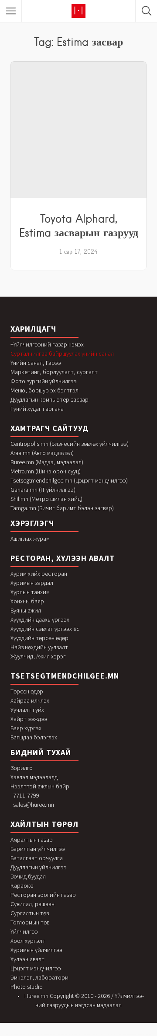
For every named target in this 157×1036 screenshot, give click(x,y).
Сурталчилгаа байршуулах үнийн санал (62, 353)
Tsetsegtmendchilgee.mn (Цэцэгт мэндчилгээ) (69, 480)
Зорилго (21, 768)
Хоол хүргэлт (27, 941)
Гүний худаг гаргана (37, 409)
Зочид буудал (28, 876)
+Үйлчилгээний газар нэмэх (47, 344)
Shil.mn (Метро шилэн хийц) (46, 499)
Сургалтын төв (29, 913)
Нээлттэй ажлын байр (39, 786)
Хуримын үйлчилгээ (36, 950)
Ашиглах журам (30, 538)
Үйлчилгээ (24, 931)
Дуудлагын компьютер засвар (49, 399)
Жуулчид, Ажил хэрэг (38, 656)
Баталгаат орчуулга (36, 858)
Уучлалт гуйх (27, 710)
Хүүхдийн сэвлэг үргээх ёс (44, 629)
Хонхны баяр (27, 601)
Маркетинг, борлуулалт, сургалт (54, 372)
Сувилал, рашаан (32, 904)
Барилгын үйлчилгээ (37, 849)
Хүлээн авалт (27, 959)
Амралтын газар (31, 840)
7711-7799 (26, 795)
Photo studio (26, 986)
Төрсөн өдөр (26, 691)
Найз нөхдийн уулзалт (39, 647)
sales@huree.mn (33, 804)
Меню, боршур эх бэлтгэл (44, 390)
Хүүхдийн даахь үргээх (39, 619)
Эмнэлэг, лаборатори (39, 977)
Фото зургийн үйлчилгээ (43, 381)
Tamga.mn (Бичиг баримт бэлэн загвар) (62, 508)
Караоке (21, 885)
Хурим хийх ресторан (38, 574)
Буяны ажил (25, 610)
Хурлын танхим (30, 592)
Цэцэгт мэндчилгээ (35, 968)
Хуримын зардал (31, 583)
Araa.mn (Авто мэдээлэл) (42, 453)
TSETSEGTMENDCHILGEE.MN (64, 676)
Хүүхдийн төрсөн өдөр (39, 638)
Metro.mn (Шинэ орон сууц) (45, 471)
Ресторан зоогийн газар (43, 895)
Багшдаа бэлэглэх (33, 737)
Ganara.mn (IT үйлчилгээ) (42, 490)
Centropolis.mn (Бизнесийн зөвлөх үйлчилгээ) (69, 444)
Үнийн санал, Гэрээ (35, 363)
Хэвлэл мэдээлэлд (34, 777)
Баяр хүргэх (25, 728)
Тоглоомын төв (29, 922)
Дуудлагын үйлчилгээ (38, 867)
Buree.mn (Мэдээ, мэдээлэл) (46, 462)
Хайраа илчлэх (29, 700)
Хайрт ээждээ (28, 719)
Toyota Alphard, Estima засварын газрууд (78, 225)
